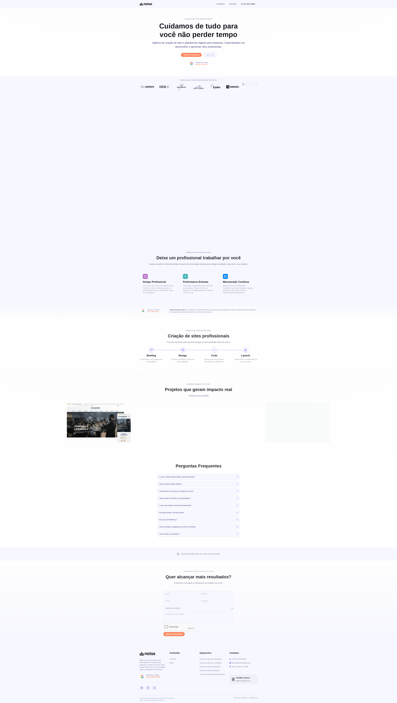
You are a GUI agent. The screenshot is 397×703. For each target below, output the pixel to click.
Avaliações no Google (153, 310)
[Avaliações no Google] (143, 310)
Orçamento (221, 4)
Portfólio (232, 4)
